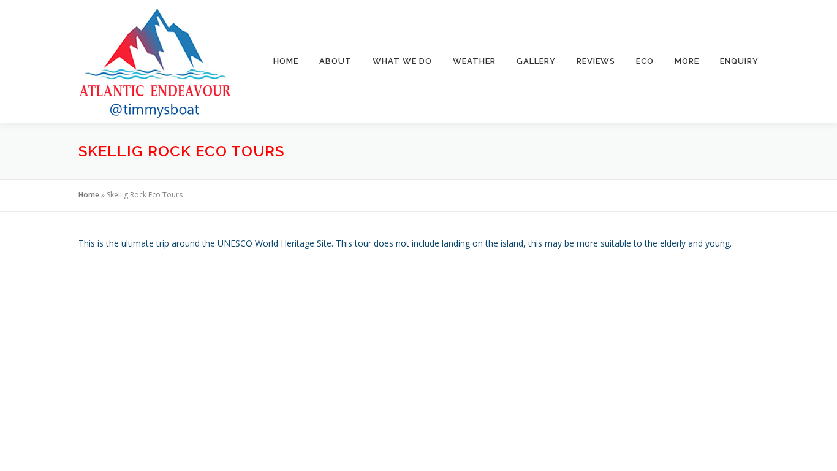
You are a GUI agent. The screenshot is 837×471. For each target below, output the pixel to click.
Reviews (596, 61)
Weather (474, 61)
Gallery (536, 61)
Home (285, 61)
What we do (402, 61)
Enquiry (739, 61)
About (335, 61)
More (687, 61)
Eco (645, 61)
